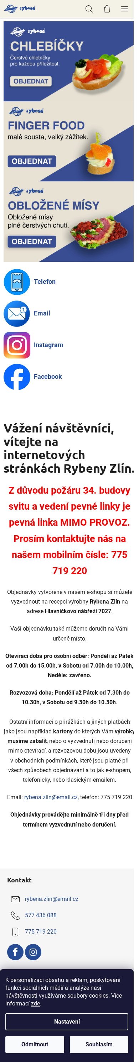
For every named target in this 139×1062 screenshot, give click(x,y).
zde (35, 1003)
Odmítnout (34, 1044)
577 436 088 (41, 915)
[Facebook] (15, 952)
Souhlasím (99, 1044)
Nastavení (67, 1021)
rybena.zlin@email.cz (51, 797)
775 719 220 (41, 931)
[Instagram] (33, 952)
